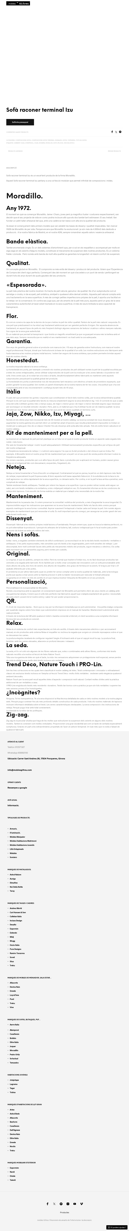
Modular (49, 143)
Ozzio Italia (14, 945)
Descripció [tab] (11, 168)
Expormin (14, 929)
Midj (12, 937)
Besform (13, 1122)
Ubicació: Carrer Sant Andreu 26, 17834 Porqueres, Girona (36, 758)
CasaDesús (14, 1034)
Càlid (36, 143)
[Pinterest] (121, 132)
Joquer (13, 1046)
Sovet (12, 957)
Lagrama (13, 1084)
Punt (12, 999)
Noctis (12, 1146)
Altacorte (14, 983)
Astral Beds (15, 1114)
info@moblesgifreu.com (20, 770)
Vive (12, 1007)
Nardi (12, 1172)
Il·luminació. (15, 833)
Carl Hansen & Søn (18, 912)
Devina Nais (15, 987)
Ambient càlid (19, 143)
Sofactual (14, 1058)
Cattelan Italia (16, 916)
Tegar (12, 1088)
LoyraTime (14, 995)
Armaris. (14, 829)
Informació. (13, 805)
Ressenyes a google (17, 787)
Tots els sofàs (81, 140)
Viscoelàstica (69, 143)
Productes (64, 1212)
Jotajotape (14, 1080)
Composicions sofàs (23, 140)
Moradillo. (24, 196)
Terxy (12, 891)
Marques (58, 140)
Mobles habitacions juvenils (22, 845)
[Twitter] (117, 132)
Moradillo (14, 1050)
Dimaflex (14, 883)
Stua (12, 961)
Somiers (13, 857)
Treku (12, 965)
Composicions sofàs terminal (43, 140)
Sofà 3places (58, 143)
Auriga (13, 879)
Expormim (14, 1168)
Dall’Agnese (15, 1130)
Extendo (13, 933)
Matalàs (13, 853)
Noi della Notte (16, 887)
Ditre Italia (14, 1042)
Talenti (13, 1180)
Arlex (12, 1109)
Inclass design (16, 920)
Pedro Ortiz (15, 1054)
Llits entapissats (17, 849)
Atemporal (29, 143)
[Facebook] (113, 132)
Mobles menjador (17, 837)
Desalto (13, 924)
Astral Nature (15, 874)
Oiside (12, 1176)
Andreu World (16, 908)
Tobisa (12, 1092)
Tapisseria (71, 140)
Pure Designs (15, 949)
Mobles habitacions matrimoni (23, 841)
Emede (13, 991)
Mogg (12, 941)
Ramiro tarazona (17, 953)
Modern (42, 143)
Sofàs (65, 140)
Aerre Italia (14, 1024)
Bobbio (13, 1038)
